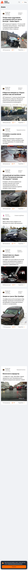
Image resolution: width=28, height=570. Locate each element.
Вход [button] (25, 2)
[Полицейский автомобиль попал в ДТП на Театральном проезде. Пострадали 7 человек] (14, 189)
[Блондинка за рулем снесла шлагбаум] (14, 146)
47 (14, 284)
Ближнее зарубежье (19, 215)
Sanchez (7, 214)
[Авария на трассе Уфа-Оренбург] (14, 309)
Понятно (14, 566)
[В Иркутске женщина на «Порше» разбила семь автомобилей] (14, 104)
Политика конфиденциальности (15, 563)
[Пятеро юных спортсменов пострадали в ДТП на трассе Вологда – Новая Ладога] (14, 31)
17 (14, 122)
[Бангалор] (14, 229)
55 (14, 326)
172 (14, 243)
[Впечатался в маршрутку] (14, 385)
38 (14, 402)
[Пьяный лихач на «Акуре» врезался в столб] (14, 267)
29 (14, 163)
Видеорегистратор (21, 130)
